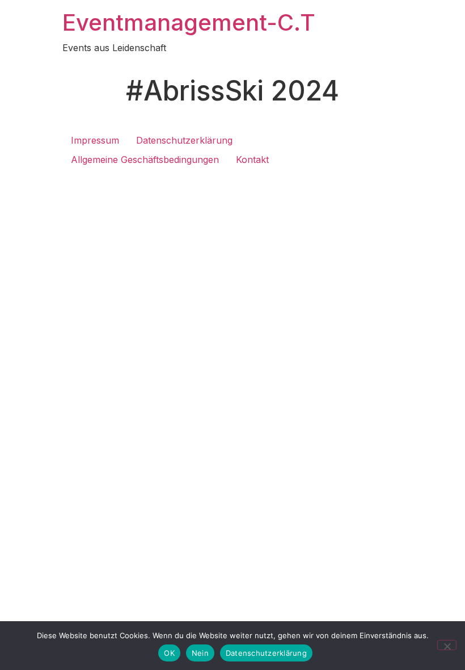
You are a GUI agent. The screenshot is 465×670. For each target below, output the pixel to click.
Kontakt (252, 159)
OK (169, 653)
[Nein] (446, 645)
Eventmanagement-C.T (188, 22)
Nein (200, 653)
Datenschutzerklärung (184, 140)
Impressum (95, 140)
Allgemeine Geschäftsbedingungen (145, 159)
